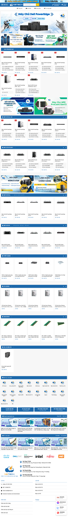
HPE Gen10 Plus (16, 225)
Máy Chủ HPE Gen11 (8, 147)
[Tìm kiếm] (37, 4)
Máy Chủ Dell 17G (29, 395)
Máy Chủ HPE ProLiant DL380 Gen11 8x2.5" (32, 86)
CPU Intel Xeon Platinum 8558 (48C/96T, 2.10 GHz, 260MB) (47, 307)
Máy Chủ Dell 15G (46, 386)
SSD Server (37, 386)
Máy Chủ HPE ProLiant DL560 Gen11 (19, 160)
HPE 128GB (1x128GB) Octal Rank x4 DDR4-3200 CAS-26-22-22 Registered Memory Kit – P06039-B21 (47, 337)
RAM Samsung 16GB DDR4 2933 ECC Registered (60, 336)
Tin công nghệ (48, 8)
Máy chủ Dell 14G (39, 484)
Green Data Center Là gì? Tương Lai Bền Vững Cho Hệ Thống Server (58, 429)
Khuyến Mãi (59, 416)
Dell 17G (22, 195)
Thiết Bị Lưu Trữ (62, 386)
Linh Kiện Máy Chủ (37, 395)
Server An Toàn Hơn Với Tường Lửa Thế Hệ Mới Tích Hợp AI (25, 448)
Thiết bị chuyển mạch (12, 395)
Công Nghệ (57, 435)
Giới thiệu (29, 8)
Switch (45, 395)
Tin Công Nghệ (63, 435)
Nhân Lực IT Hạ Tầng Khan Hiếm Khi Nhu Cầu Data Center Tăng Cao (42, 448)
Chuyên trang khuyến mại (9, 416)
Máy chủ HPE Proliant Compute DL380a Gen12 (7, 245)
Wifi (12, 403)
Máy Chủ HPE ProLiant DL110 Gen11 (46, 160)
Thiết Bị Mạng (7, 255)
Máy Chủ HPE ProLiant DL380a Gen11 (6, 160)
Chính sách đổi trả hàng (6, 503)
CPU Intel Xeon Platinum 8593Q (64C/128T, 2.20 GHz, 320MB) (33, 307)
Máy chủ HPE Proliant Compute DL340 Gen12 (60, 245)
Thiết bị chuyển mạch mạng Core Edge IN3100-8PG (7, 275)
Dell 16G (19, 195)
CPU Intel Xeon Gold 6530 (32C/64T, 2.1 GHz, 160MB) (20, 306)
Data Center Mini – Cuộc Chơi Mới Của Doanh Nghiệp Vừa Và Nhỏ (59, 448)
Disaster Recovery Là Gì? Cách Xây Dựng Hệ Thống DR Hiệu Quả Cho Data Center (25, 430)
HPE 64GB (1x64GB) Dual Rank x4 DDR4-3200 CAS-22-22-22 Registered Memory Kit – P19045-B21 (33, 337)
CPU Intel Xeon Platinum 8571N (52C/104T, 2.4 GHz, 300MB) (7, 307)
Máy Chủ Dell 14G (4, 403)
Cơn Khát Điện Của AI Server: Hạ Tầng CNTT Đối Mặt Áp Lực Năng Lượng (42, 429)
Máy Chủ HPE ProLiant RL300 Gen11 (59, 160)
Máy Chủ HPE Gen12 (62, 395)
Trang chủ (20, 8)
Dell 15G (15, 195)
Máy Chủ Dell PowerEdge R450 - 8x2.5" (20, 86)
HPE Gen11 (22, 225)
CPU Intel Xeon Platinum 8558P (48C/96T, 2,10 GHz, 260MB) (60, 307)
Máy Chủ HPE (7, 225)
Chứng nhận (38, 8)
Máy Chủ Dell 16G (8, 117)
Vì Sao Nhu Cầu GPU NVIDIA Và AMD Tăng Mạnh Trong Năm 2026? (8, 448)
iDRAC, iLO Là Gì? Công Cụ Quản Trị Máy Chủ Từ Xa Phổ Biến (8, 429)
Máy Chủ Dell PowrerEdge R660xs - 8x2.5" (7, 63)
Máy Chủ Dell (7, 195)
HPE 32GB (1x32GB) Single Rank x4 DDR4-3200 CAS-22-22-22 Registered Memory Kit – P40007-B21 (20, 337)
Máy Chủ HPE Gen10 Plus (20, 386)
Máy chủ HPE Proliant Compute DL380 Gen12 (20, 245)
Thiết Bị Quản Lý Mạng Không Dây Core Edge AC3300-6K (32, 276)
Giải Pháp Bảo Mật (25, 425)
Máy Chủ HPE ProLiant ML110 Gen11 (32, 160)
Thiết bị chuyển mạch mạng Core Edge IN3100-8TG (20, 275)
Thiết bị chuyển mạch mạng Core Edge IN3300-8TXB (47, 275)
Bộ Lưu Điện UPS (8, 347)
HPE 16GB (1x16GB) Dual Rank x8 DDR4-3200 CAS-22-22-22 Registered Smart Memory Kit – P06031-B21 (7, 337)
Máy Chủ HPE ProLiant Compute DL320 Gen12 (33, 245)
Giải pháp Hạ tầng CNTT (42, 425)
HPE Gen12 (27, 225)
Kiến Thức (64, 416)
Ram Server (6, 316)
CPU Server (6, 286)
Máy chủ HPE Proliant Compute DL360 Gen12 (46, 245)
